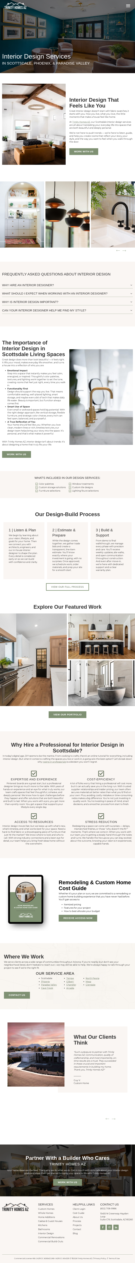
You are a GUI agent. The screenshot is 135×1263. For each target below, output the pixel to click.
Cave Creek (47, 988)
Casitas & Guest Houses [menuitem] (50, 1221)
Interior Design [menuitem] (46, 1233)
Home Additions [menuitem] (46, 1217)
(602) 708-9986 (108, 1208)
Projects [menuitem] (77, 1225)
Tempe (70, 978)
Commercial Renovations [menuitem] (51, 1237)
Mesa (88, 981)
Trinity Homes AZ (81, 122)
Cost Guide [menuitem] (78, 1213)
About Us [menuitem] (78, 1217)
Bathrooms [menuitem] (44, 1229)
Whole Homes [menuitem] (45, 1213)
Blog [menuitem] (75, 1233)
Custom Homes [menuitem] (46, 1209)
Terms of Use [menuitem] (114, 1258)
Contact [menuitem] (77, 1229)
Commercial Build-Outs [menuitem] (50, 1241)
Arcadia (70, 988)
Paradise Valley (49, 985)
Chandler (71, 985)
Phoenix (45, 981)
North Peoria (92, 978)
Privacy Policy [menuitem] (100, 1258)
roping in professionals (54, 762)
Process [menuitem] (77, 1221)
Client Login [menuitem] (79, 1209)
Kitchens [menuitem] (42, 1225)
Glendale (90, 985)
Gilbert (70, 981)
